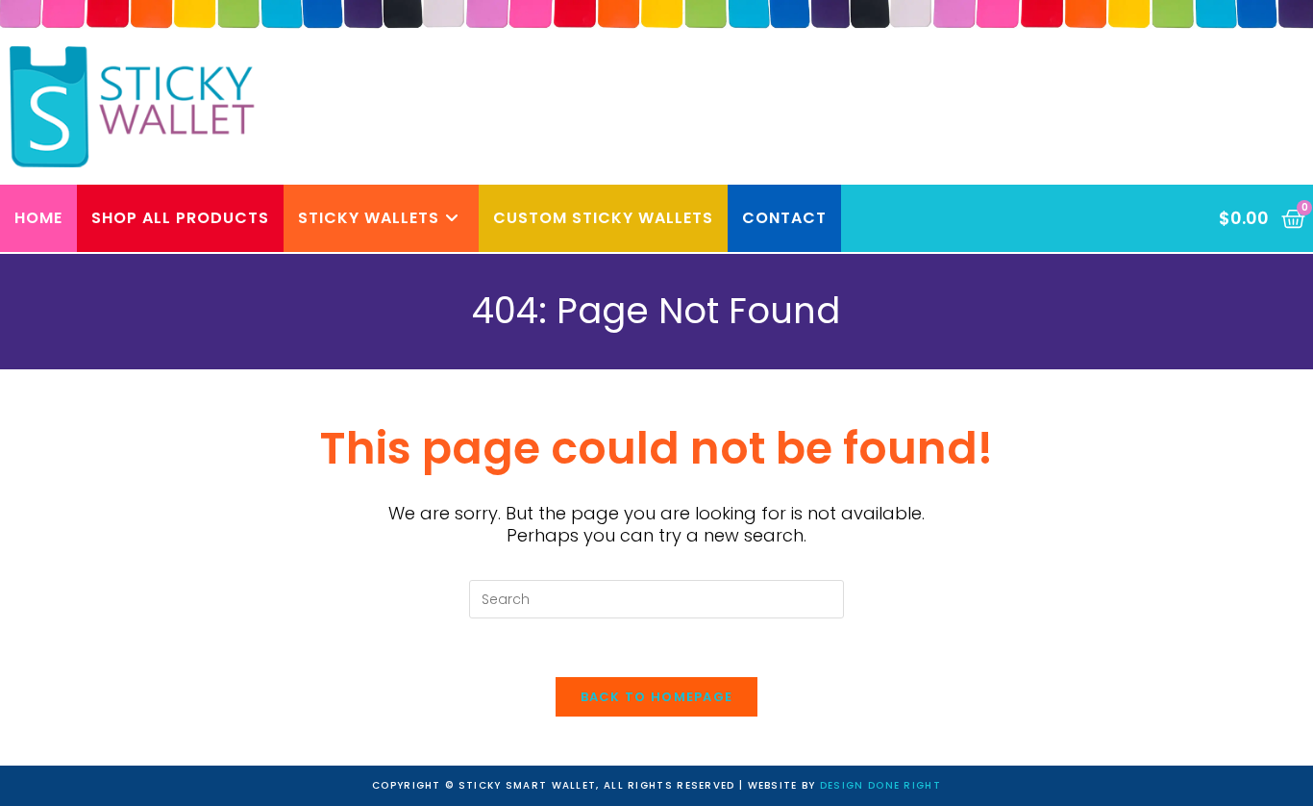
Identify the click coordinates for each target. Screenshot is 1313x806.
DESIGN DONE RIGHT (880, 785)
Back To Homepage (657, 697)
